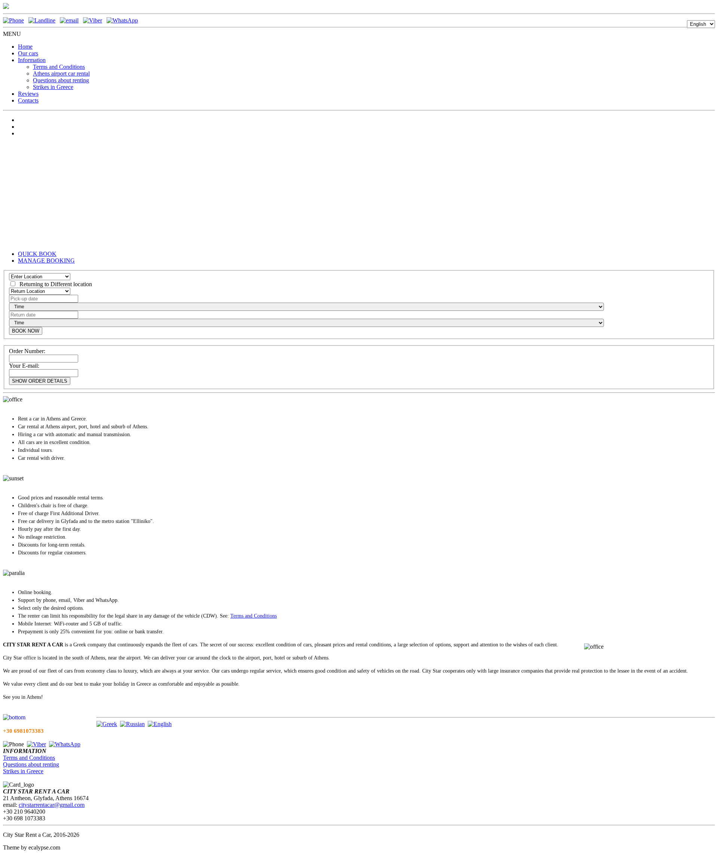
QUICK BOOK (37, 254)
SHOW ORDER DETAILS (39, 381)
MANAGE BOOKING (46, 260)
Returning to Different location (54, 284)
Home (25, 46)
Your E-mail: (24, 365)
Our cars (28, 53)
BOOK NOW (25, 331)
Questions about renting (61, 80)
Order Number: (27, 351)
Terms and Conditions (59, 67)
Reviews (28, 94)
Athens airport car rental (61, 73)
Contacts (28, 100)
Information (32, 60)
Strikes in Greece (53, 87)
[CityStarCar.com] (6, 7)
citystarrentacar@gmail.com (52, 805)
